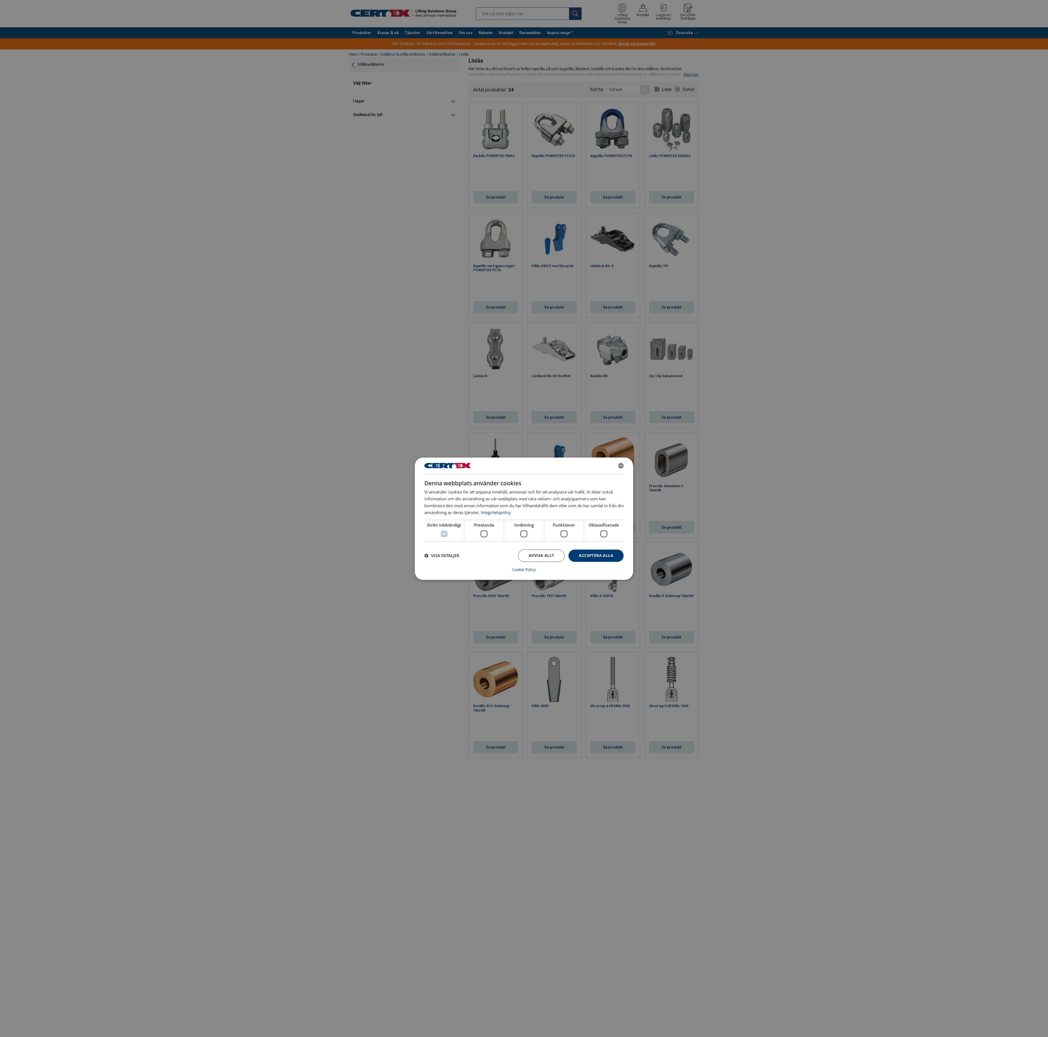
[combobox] (621, 465)
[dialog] (524, 518)
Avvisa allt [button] (541, 555)
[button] (441, 556)
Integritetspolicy (496, 512)
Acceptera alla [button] (596, 555)
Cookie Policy (524, 569)
